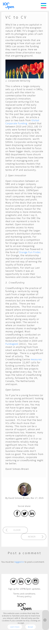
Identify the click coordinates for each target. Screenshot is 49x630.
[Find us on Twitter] (13, 584)
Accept (30, 627)
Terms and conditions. (24, 593)
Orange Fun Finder (29, 252)
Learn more (14, 627)
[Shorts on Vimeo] (28, 584)
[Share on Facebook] (17, 516)
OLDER (17, 530)
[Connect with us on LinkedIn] (20, 584)
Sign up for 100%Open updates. (24, 588)
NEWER (32, 536)
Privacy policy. (24, 596)
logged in (19, 561)
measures (36, 359)
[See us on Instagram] (35, 584)
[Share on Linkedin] (31, 516)
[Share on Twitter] (24, 516)
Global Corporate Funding (22, 122)
